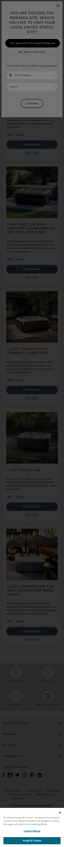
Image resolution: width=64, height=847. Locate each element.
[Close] (60, 812)
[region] (32, 827)
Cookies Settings (32, 831)
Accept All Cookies (32, 840)
